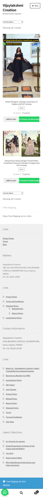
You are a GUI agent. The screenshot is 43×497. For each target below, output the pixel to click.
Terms (5, 241)
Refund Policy (17, 308)
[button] (4, 492)
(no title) (9, 453)
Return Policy (17, 313)
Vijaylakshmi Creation (13, 7)
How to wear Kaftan (14, 458)
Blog (5, 244)
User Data (10, 422)
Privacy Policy (8, 238)
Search (21, 493)
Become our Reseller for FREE (18, 375)
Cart (33, 491)
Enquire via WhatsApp (30, 119)
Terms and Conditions (15, 301)
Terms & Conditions (14, 417)
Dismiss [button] (6, 485)
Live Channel (11, 389)
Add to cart (11, 119)
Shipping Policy (12, 306)
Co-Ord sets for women (15, 441)
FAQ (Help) (10, 385)
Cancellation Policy (14, 318)
